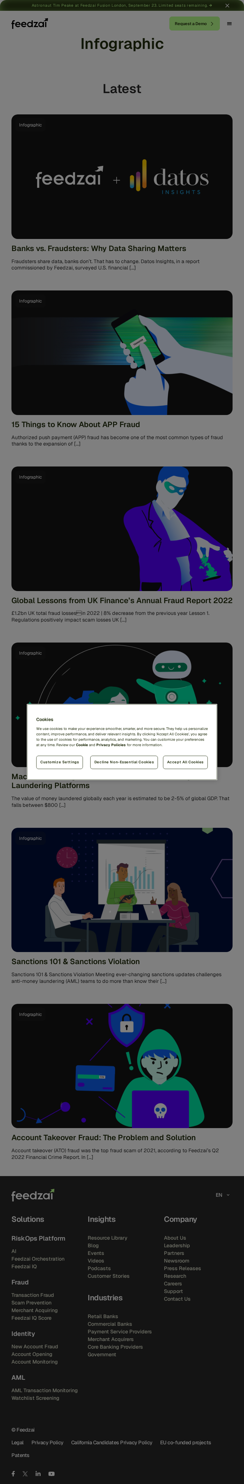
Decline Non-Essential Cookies (124, 762)
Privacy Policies (111, 745)
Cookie (82, 745)
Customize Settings (59, 762)
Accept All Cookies (185, 762)
